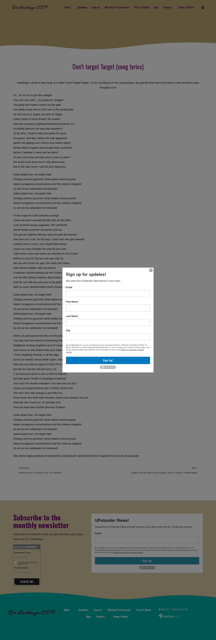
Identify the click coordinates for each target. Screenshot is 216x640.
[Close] (151, 270)
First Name (72, 302)
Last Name (72, 316)
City (68, 330)
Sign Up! (108, 360)
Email (69, 287)
